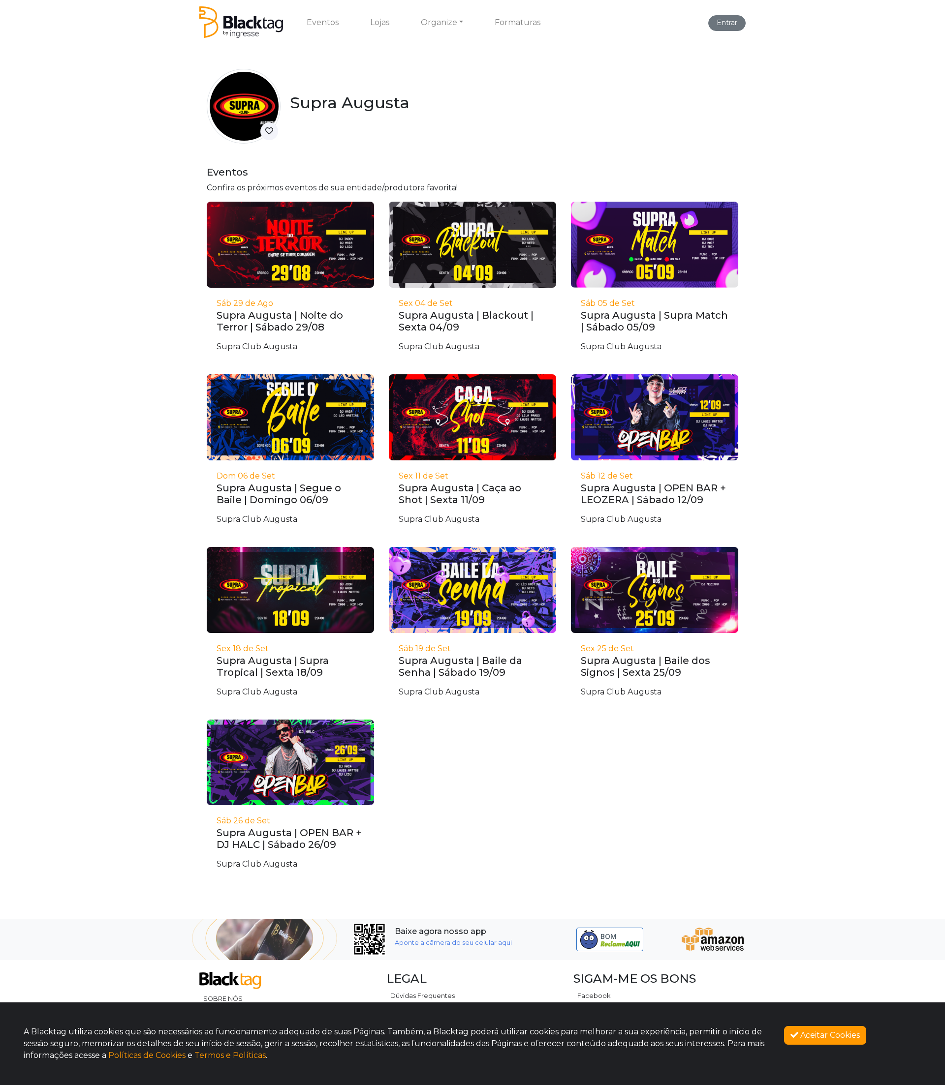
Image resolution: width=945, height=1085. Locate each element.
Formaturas (517, 22)
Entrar (727, 22)
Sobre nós (223, 998)
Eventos (323, 22)
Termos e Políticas (230, 1055)
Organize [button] (439, 22)
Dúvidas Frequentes (422, 995)
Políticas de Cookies (147, 1055)
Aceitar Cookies (829, 1035)
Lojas (379, 22)
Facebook (593, 995)
